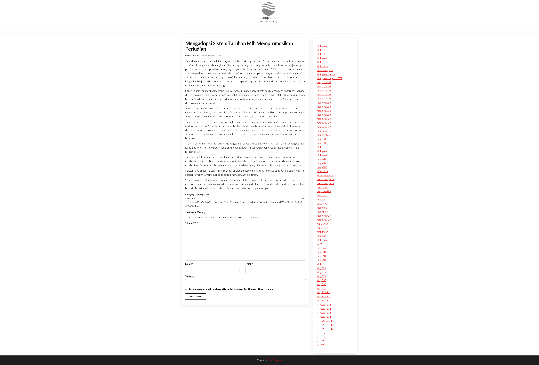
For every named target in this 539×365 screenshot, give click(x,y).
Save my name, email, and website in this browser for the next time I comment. (232, 289)
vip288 (321, 243)
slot (319, 50)
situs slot (322, 203)
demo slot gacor (325, 179)
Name (189, 263)
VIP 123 (321, 332)
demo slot (322, 187)
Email (249, 263)
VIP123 (321, 340)
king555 (321, 268)
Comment (191, 222)
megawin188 (324, 191)
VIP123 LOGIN (325, 320)
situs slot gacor (325, 70)
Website (190, 276)
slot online (322, 54)
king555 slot (323, 292)
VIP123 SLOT (324, 304)
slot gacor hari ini (326, 74)
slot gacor (322, 46)
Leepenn (268, 17)
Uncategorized (202, 194)
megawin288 (324, 102)
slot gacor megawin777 (329, 78)
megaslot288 (324, 82)
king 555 (321, 280)
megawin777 (324, 118)
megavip (321, 235)
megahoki (322, 195)
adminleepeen (210, 55)
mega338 (322, 138)
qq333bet (322, 223)
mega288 (322, 159)
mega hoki (322, 211)
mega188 (322, 251)
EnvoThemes (275, 360)
